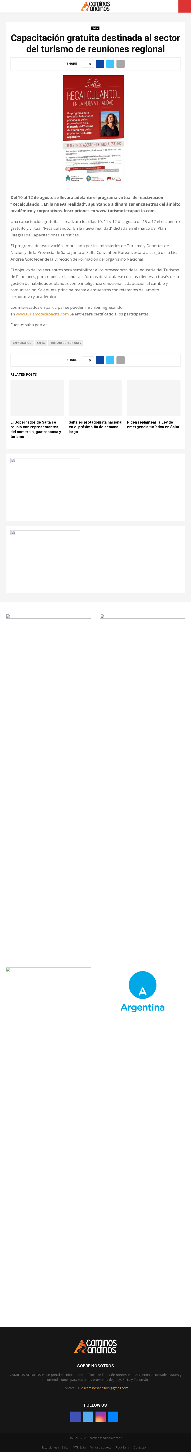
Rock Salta (122, 1447)
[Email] (113, 1417)
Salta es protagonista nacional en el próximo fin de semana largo (95, 427)
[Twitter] (88, 1417)
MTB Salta (79, 1447)
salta (41, 343)
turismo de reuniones (66, 343)
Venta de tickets (100, 1447)
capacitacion (22, 343)
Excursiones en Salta (55, 1447)
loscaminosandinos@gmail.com (104, 1388)
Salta (95, 28)
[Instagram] (101, 1417)
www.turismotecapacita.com (42, 314)
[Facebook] (75, 1417)
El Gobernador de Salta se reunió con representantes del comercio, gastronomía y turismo (35, 429)
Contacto (140, 1447)
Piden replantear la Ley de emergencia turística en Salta (153, 424)
